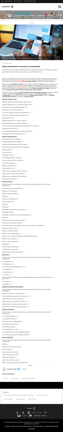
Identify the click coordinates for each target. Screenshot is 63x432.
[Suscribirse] (61, 15)
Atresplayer (37, 416)
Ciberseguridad (20, 15)
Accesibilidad (31, 428)
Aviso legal (7, 426)
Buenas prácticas (8, 399)
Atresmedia (31, 408)
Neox (28, 412)
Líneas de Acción (32, 399)
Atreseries (45, 412)
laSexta (23, 412)
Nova (34, 412)
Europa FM (24, 416)
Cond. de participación (38, 426)
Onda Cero (19, 416)
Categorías (6, 392)
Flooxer (44, 416)
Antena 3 (17, 412)
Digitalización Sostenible (46, 15)
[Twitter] (19, 369)
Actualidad (31, 15)
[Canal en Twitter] (54, 15)
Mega (40, 412)
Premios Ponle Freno (18, 1)
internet (5, 378)
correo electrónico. (23, 87)
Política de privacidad (16, 426)
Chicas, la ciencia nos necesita (29, 1)
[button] (58, 6)
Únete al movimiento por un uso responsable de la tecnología (18, 395)
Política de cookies (27, 426)
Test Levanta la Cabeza (42, 395)
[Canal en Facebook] (56, 15)
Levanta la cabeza (14, 378)
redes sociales (20, 80)
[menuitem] (20, 15)
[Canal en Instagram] (58, 15)
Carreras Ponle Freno (8, 1)
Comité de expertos (20, 399)
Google (16, 81)
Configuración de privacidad (51, 426)
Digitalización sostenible (28, 378)
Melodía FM (30, 416)
